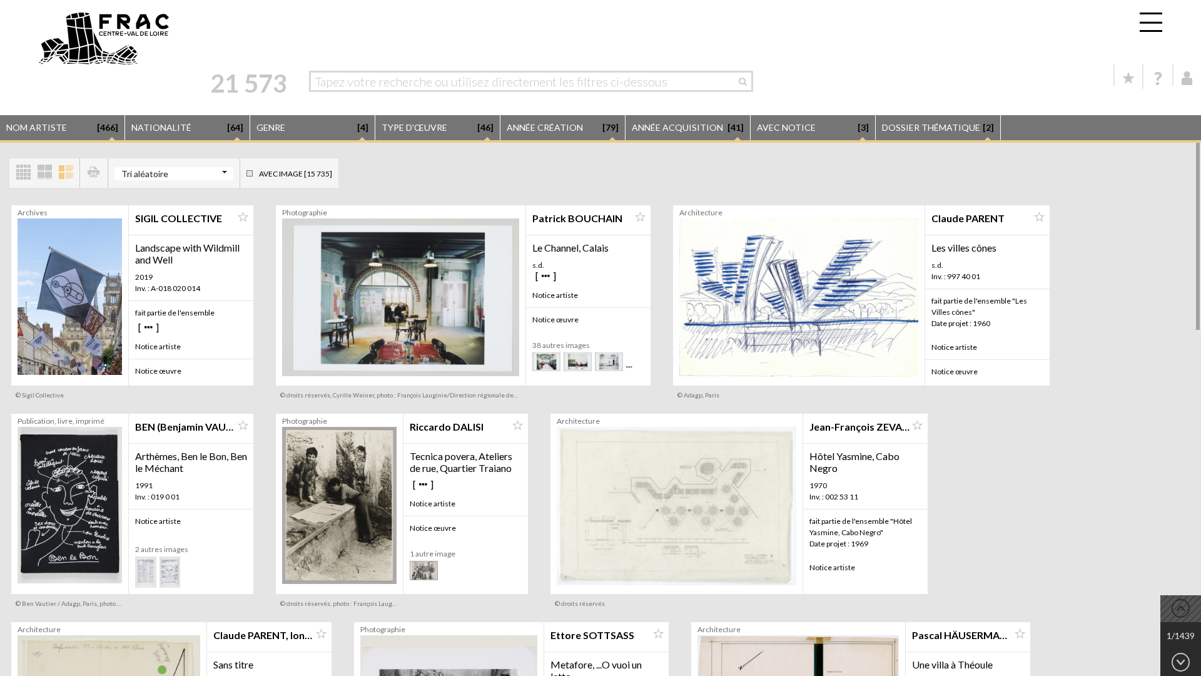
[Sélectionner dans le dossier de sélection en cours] (242, 217)
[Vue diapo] (44, 173)
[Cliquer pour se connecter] (1187, 78)
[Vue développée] (65, 173)
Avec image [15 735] (295, 173)
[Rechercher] (746, 81)
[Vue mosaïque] (23, 173)
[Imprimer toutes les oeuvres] (93, 173)
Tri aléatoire (144, 173)
